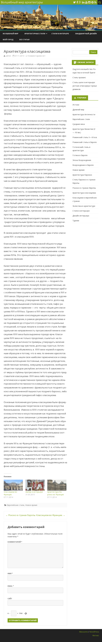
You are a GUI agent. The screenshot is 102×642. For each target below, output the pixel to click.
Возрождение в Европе (83, 165)
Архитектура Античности (84, 114)
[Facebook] (77, 2)
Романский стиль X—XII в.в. (85, 137)
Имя (10, 573)
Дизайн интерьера (81, 215)
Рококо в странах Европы (20, 515)
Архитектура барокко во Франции (55, 493)
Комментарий (15, 542)
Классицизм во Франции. (10, 493)
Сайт (10, 598)
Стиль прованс (79, 77)
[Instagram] (89, 2)
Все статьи (24, 39)
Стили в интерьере (60, 33)
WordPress (94, 632)
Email (11, 586)
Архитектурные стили (34, 33)
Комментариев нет (36, 56)
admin (8, 56)
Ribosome (83, 632)
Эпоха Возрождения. (82, 160)
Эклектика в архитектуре (84, 206)
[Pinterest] (92, 2)
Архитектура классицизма (84, 193)
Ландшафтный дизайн (86, 33)
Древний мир (78, 109)
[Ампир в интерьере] (35, 485)
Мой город (8, 39)
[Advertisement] (85, 237)
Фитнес (95, 635)
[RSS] (95, 2)
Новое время (31, 505)
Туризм (76, 220)
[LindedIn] (83, 2)
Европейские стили (15, 505)
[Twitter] (74, 2)
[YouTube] (86, 2)
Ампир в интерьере (34, 492)
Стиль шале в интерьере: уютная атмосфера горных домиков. (85, 85)
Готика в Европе (80, 155)
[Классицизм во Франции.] (13, 485)
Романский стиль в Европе (85, 142)
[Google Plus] (80, 2)
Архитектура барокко (82, 175)
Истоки (76, 104)
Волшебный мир (10, 33)
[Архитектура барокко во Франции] (56, 485)
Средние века (79, 124)
